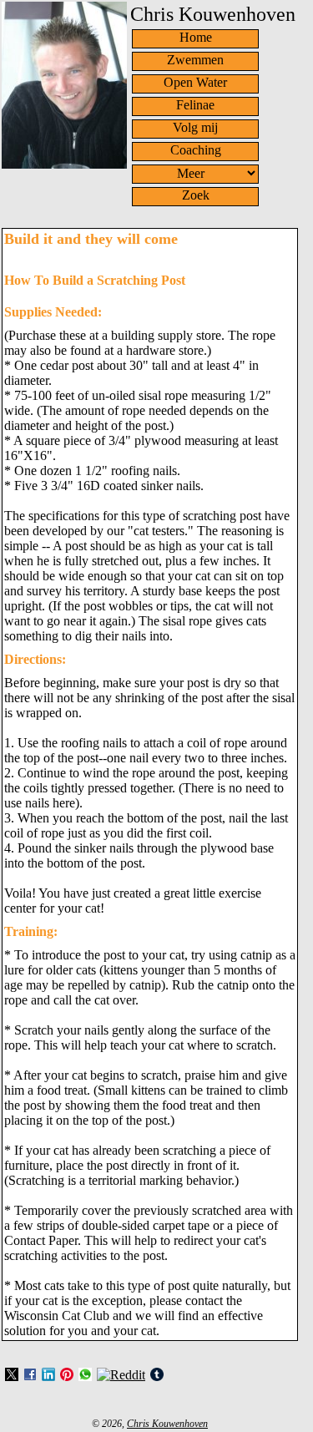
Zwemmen (195, 60)
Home (195, 37)
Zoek (196, 195)
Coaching (195, 150)
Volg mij (195, 127)
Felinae (195, 105)
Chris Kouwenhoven (167, 1423)
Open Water (195, 82)
